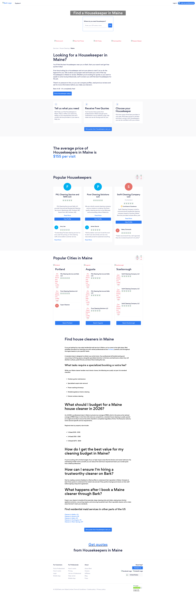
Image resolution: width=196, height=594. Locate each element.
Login (55, 573)
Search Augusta (98, 323)
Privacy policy (101, 589)
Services (55, 48)
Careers (87, 571)
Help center (71, 576)
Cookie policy (91, 589)
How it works (57, 571)
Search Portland (67, 323)
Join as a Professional (74, 573)
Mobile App (56, 576)
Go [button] (110, 25)
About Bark (88, 568)
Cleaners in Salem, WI (71, 518)
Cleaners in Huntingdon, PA (73, 520)
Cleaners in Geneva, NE (72, 516)
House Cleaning (64, 48)
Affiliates (87, 573)
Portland (110, 349)
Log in (175, 3)
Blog (86, 576)
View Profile (67, 219)
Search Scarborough (128, 323)
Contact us (137, 568)
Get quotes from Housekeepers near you (98, 129)
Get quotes (98, 544)
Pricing (70, 571)
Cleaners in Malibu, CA (72, 514)
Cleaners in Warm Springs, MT (74, 522)
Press (86, 578)
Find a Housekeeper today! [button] (62, 93)
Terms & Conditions (80, 589)
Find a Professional (59, 568)
